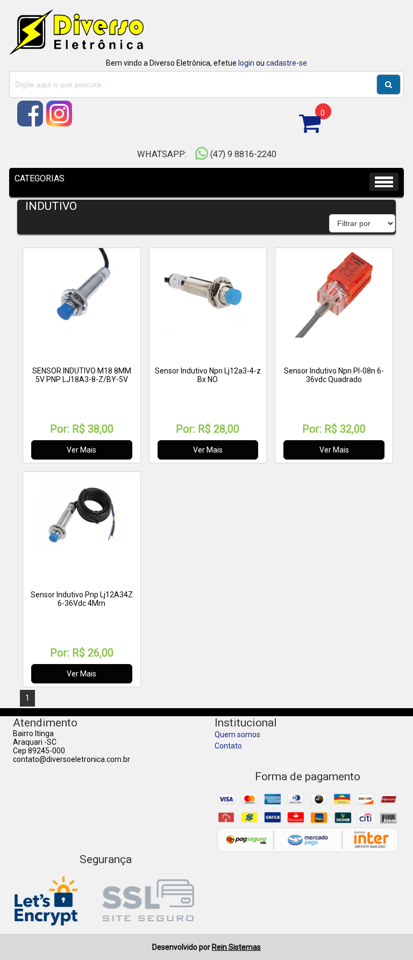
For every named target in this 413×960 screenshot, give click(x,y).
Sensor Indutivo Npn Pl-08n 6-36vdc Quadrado (334, 375)
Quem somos (237, 734)
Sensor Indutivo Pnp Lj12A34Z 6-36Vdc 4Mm (82, 599)
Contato (228, 746)
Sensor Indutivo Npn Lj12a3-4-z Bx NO (208, 375)
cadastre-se (286, 63)
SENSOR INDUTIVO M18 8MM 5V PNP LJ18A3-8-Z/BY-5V (81, 375)
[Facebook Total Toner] (31, 123)
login (246, 63)
